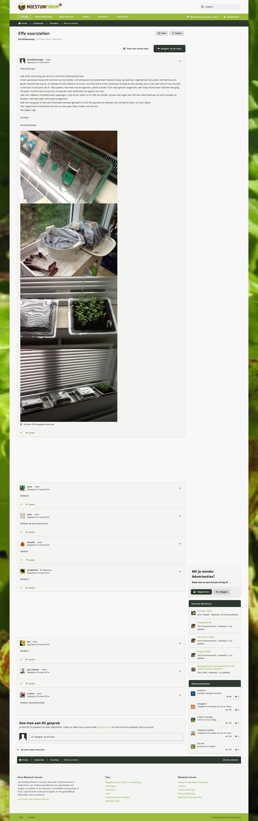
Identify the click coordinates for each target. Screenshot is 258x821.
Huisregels (110, 786)
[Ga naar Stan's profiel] (22, 515)
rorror (200, 719)
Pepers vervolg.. (205, 717)
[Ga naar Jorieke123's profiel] (22, 571)
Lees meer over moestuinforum (33, 799)
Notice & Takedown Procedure (193, 782)
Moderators (47, 570)
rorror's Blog (210, 719)
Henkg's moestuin (213, 693)
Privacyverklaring (186, 793)
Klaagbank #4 (204, 622)
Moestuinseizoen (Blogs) (117, 797)
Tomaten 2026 (205, 610)
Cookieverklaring (186, 789)
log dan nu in (104, 727)
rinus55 (31, 542)
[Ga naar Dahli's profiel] (193, 669)
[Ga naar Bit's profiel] (22, 643)
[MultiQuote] (21, 432)
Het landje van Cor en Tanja (219, 706)
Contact (182, 786)
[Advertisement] (101, 459)
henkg (200, 693)
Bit (28, 642)
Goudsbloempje (26, 39)
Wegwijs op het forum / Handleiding (123, 782)
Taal (21, 817)
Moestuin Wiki (112, 801)
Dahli (204, 672)
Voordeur (57, 39)
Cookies (31, 817)
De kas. (201, 743)
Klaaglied (202, 703)
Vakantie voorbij (205, 730)
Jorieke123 (32, 570)
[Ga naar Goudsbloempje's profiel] (22, 61)
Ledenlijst (110, 789)
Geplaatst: (224, 614)
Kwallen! (201, 690)
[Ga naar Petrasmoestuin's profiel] (193, 626)
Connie (30, 693)
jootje (199, 746)
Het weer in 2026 (206, 637)
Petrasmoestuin (209, 626)
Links (107, 793)
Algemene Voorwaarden (190, 797)
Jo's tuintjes (210, 746)
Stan (29, 514)
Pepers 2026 (204, 651)
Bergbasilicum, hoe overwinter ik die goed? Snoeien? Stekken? (216, 667)
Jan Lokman (33, 669)
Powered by (226, 817)
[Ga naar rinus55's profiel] (22, 543)
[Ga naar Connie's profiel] (22, 694)
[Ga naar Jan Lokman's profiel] (22, 670)
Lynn (29, 486)
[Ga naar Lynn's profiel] (22, 488)
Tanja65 (205, 614)
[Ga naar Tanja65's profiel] (193, 613)
